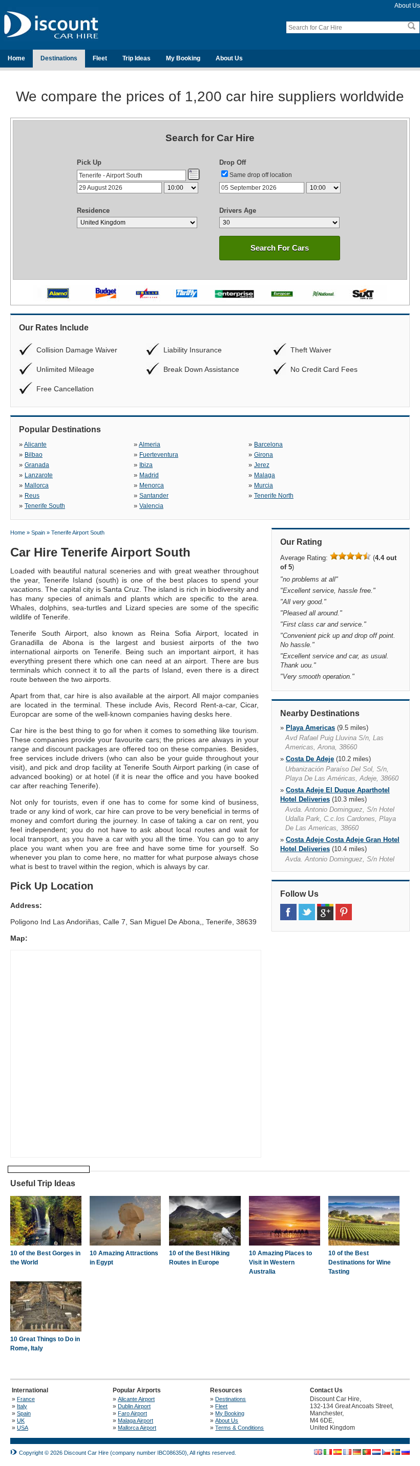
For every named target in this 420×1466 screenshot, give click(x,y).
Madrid (149, 475)
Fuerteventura (158, 454)
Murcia (263, 485)
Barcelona (268, 444)
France (26, 1399)
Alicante (35, 444)
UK (21, 1420)
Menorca (151, 485)
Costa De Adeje (310, 759)
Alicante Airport (136, 1399)
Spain (24, 1413)
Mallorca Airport (137, 1428)
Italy (22, 1406)
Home (16, 58)
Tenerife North (273, 495)
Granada (37, 465)
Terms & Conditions (239, 1428)
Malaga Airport (135, 1420)
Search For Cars (279, 247)
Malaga (264, 475)
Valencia (151, 505)
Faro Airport (132, 1413)
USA (22, 1428)
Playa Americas (310, 727)
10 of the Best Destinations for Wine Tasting (359, 1262)
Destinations (58, 58)
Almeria (149, 444)
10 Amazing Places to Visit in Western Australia (280, 1262)
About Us (407, 5)
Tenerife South (45, 505)
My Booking (183, 58)
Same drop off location (260, 175)
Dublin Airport (134, 1406)
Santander (154, 495)
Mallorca (37, 485)
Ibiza (146, 465)
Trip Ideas (136, 58)
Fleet (100, 58)
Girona (263, 454)
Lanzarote (39, 475)
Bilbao (34, 454)
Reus (32, 495)
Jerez (261, 465)
